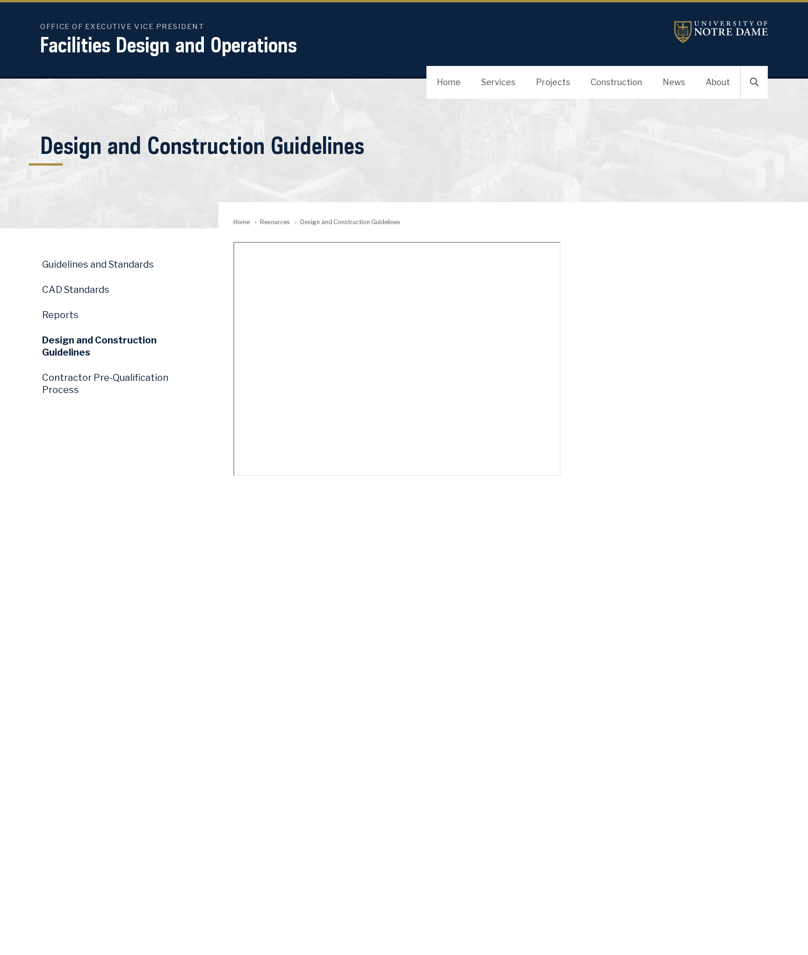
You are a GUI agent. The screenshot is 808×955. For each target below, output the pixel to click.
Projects (553, 82)
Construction (616, 82)
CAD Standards (75, 289)
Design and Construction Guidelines (99, 346)
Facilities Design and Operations (168, 45)
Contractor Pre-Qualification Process (105, 383)
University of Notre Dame (721, 32)
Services (498, 82)
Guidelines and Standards (98, 264)
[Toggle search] (754, 82)
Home (449, 82)
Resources (275, 222)
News (674, 82)
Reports (60, 315)
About (718, 82)
